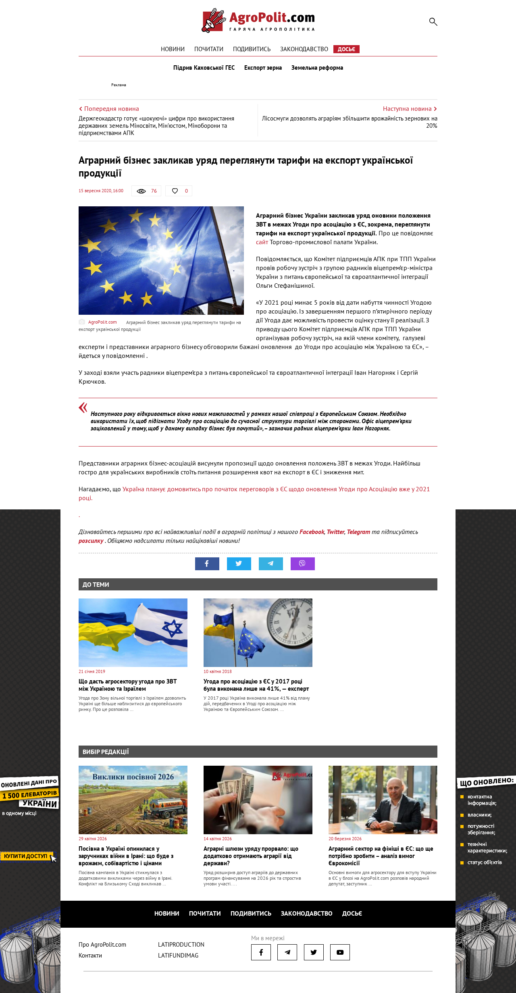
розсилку (92, 540)
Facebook (312, 532)
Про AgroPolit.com (102, 944)
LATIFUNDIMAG (178, 955)
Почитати (208, 49)
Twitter (335, 532)
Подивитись (251, 49)
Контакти (90, 955)
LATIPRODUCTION (181, 944)
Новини (173, 49)
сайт (262, 242)
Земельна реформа (317, 67)
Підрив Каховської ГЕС (204, 67)
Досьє (346, 49)
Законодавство (304, 49)
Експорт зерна (263, 67)
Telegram (358, 532)
